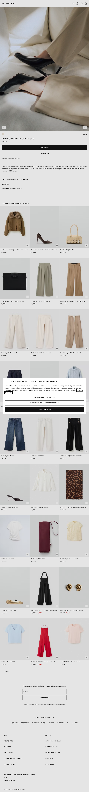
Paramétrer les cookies (44, 398)
